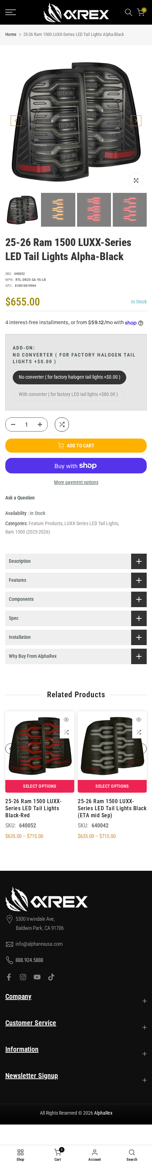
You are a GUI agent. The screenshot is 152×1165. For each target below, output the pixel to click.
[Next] (136, 120)
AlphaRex (103, 1113)
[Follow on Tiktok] (51, 977)
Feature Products (45, 523)
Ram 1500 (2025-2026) (27, 532)
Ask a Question (20, 497)
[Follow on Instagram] (23, 977)
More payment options (76, 482)
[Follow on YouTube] (37, 977)
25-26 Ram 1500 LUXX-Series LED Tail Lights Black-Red (33, 808)
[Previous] (16, 120)
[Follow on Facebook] (8, 977)
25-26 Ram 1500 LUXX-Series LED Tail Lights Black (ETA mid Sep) (112, 808)
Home (10, 34)
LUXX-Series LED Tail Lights (91, 523)
